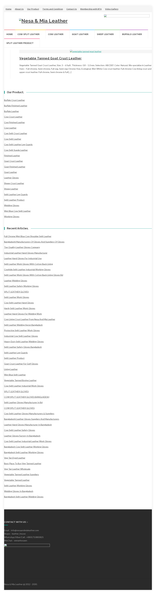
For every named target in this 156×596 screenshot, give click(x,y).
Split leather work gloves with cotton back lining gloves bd (33, 275)
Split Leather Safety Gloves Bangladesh (23, 347)
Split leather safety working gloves (21, 286)
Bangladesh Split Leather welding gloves (23, 496)
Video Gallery (111, 9)
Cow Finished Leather (14, 122)
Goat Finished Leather (14, 166)
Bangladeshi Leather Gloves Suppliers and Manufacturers (31, 419)
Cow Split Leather (28, 34)
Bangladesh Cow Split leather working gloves (26, 446)
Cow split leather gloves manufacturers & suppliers (29, 413)
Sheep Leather (105, 34)
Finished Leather (12, 155)
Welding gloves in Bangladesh (18, 491)
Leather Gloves (11, 177)
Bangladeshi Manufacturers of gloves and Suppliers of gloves (34, 241)
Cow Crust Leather (13, 116)
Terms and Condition (53, 9)
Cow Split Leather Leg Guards (18, 144)
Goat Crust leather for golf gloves (21, 363)
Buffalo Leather (132, 34)
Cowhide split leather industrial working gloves (27, 269)
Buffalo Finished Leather (15, 105)
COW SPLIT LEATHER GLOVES (19, 408)
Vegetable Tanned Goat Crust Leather (50, 58)
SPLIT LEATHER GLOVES (16, 291)
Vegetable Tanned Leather (17, 480)
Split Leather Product (20, 43)
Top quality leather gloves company (22, 247)
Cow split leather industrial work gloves (24, 385)
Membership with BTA (91, 9)
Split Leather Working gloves (18, 485)
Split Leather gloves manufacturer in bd (23, 402)
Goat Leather (80, 34)
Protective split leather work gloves (22, 330)
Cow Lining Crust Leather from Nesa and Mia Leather (29, 319)
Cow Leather (55, 34)
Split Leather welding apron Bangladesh (23, 325)
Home (8, 9)
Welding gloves (11, 205)
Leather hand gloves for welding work (23, 313)
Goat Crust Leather (13, 161)
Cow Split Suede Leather (16, 150)
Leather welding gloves (15, 280)
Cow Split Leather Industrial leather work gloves (27, 441)
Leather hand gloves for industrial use (23, 258)
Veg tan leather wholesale (17, 469)
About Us (19, 9)
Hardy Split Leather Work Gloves (19, 308)
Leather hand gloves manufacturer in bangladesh (28, 424)
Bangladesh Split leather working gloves (24, 452)
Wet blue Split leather (15, 374)
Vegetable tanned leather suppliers (21, 474)
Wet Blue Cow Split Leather (17, 211)
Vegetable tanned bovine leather (20, 380)
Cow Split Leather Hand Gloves (19, 302)
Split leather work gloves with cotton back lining (28, 264)
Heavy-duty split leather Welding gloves (24, 341)
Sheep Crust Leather (14, 183)
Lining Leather (11, 369)
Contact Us (71, 9)
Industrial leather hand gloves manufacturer (25, 253)
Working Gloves (11, 216)
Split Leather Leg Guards (16, 194)
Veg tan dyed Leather (14, 458)
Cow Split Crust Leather (15, 133)
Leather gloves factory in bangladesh (22, 435)
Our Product (33, 9)
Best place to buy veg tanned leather (22, 463)
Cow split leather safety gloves (19, 430)
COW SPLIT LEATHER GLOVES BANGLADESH (26, 397)
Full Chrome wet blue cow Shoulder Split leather (27, 236)
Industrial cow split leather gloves (21, 336)
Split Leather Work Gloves (16, 297)
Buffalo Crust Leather (14, 100)
